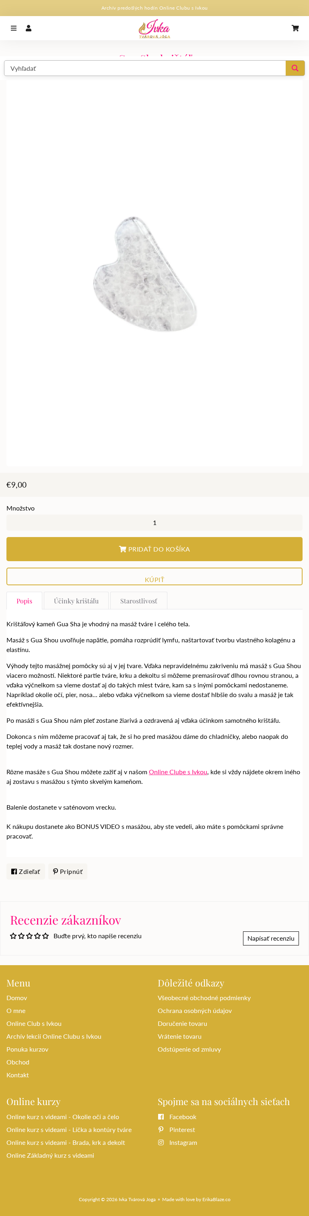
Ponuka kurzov (27, 1049)
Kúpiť (155, 579)
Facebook (182, 1116)
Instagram (182, 1142)
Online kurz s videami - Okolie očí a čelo (62, 1116)
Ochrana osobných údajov (195, 1010)
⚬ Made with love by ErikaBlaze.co (194, 1199)
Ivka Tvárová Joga (137, 1199)
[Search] (295, 68)
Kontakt (17, 1075)
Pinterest (181, 1129)
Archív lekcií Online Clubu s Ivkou (53, 1036)
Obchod (17, 1062)
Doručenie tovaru (182, 1023)
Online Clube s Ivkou (178, 771)
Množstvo (20, 508)
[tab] (24, 600)
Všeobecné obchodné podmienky (204, 997)
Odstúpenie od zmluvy (189, 1049)
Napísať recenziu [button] (271, 938)
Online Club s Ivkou (34, 1023)
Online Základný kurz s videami (50, 1155)
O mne (15, 1010)
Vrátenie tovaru (180, 1036)
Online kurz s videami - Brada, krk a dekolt (65, 1142)
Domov (16, 997)
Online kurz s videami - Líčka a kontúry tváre (69, 1129)
